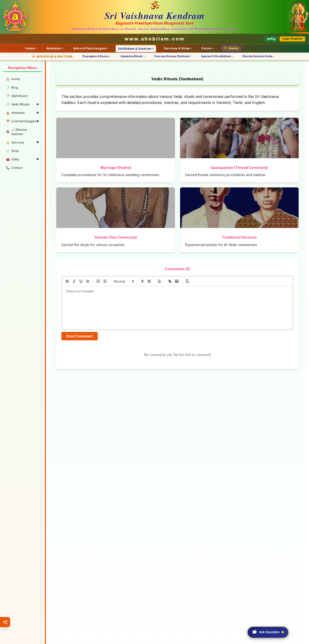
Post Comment (79, 336)
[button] (123, 281)
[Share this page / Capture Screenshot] (5, 622)
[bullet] (104, 281)
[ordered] (98, 281)
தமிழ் (271, 38)
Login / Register (292, 38)
